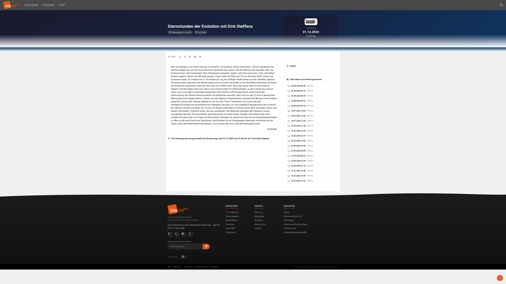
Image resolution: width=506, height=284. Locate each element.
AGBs (170, 267)
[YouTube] (184, 234)
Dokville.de (289, 220)
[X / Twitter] (185, 57)
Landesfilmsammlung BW (295, 232)
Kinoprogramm (232, 216)
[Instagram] (190, 234)
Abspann (259, 220)
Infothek (49, 5)
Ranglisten (230, 228)
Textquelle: (272, 129)
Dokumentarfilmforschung (295, 224)
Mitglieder (259, 216)
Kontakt (258, 228)
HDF (62, 5)
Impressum (178, 267)
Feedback (214, 267)
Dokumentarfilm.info (293, 216)
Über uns (259, 212)
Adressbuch (260, 224)
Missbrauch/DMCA (202, 267)
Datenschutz (188, 267)
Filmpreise (230, 232)
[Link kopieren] (200, 57)
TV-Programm (232, 212)
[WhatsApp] (180, 57)
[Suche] (501, 5)
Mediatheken (232, 220)
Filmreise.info (290, 228)
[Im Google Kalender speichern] (195, 57)
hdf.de (286, 212)
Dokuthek (32, 5)
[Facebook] (190, 57)
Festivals (230, 224)
